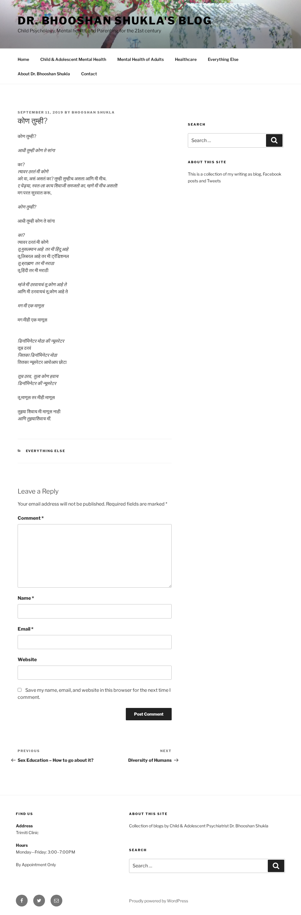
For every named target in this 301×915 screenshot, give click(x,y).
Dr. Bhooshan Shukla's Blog (115, 20)
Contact (89, 73)
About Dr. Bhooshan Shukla (44, 73)
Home (23, 59)
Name (26, 598)
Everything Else (223, 59)
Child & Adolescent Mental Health (73, 59)
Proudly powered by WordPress (158, 900)
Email (26, 629)
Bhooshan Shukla (93, 112)
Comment (31, 518)
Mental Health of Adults (140, 59)
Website (27, 659)
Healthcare (186, 59)
